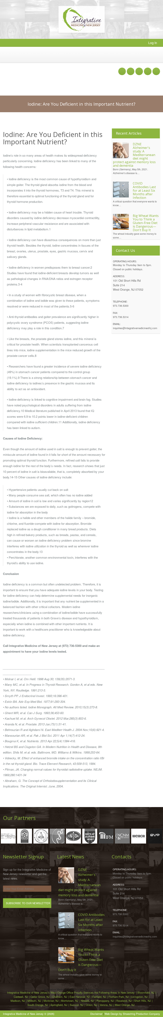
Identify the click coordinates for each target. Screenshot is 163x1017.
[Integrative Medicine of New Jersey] (81, 32)
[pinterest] (147, 69)
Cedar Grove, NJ (40, 997)
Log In (152, 42)
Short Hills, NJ (142, 1001)
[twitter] (130, 69)
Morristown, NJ (69, 1001)
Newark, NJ (87, 1001)
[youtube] (156, 69)
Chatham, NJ (59, 997)
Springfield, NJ (58, 1005)
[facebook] (122, 69)
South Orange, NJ (37, 1005)
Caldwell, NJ (21, 997)
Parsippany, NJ (105, 1001)
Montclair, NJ (51, 1001)
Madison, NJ (18, 1001)
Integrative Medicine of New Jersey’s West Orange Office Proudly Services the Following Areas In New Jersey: (71, 992)
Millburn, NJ (34, 1001)
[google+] (139, 69)
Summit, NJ (76, 1005)
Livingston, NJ (139, 997)
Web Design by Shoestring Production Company (132, 1014)
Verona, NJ (106, 1005)
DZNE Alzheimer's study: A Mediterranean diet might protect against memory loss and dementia (134, 155)
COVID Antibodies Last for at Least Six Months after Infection (144, 190)
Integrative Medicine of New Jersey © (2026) (28, 1014)
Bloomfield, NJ (146, 992)
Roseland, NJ (124, 1001)
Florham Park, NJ (119, 997)
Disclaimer (96, 1014)
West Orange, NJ (125, 1005)
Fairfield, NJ (99, 997)
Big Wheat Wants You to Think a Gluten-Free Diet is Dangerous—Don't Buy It (146, 223)
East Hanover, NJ (80, 997)
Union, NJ (91, 1005)
